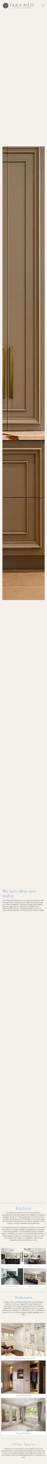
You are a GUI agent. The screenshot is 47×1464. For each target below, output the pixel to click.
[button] (40, 597)
